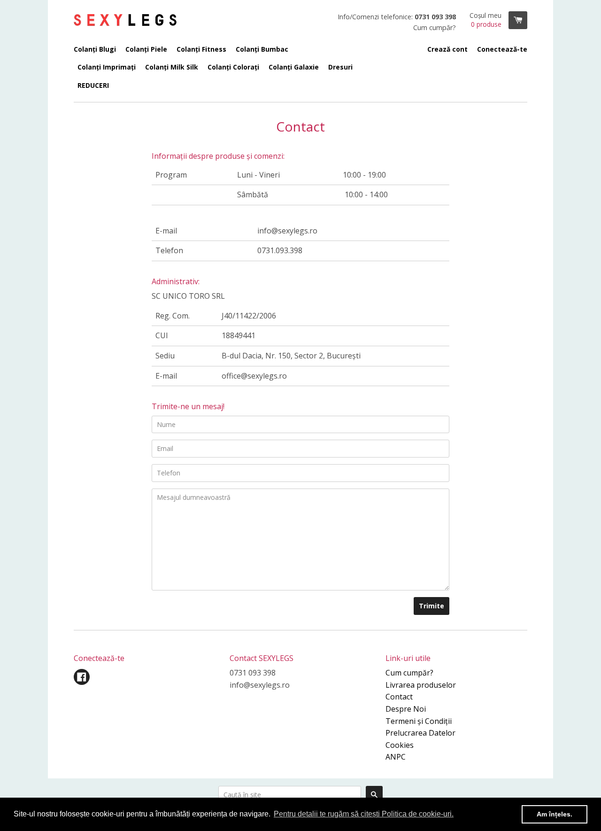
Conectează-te (502, 49)
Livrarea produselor (420, 685)
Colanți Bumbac (262, 49)
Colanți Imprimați (106, 66)
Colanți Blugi (95, 49)
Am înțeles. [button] (554, 814)
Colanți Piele (146, 49)
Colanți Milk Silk (171, 66)
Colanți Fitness (201, 49)
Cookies (399, 745)
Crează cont (447, 49)
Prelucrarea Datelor (420, 733)
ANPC (395, 757)
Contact (399, 696)
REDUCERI (93, 85)
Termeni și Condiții (418, 721)
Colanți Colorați (233, 66)
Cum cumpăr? (409, 673)
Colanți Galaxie (294, 66)
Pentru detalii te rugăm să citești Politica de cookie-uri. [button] (364, 814)
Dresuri (340, 66)
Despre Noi (405, 709)
